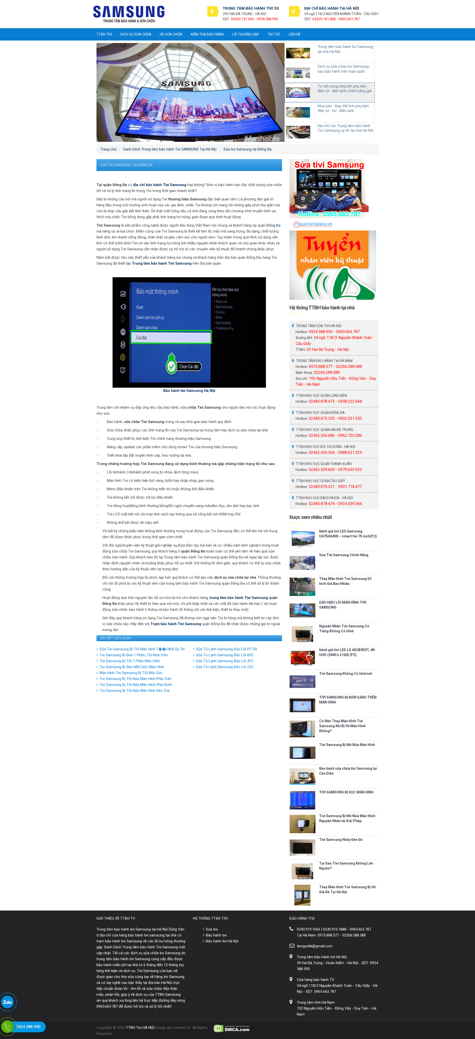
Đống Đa (273, 225)
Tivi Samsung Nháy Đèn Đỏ (340, 840)
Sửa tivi (212, 929)
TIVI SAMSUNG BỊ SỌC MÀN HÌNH (346, 792)
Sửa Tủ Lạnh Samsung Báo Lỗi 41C (225, 661)
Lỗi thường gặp (245, 34)
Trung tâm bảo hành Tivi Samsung (161, 263)
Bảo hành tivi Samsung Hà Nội (189, 390)
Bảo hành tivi (216, 935)
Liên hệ (294, 34)
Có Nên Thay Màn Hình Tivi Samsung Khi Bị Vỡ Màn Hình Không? (342, 726)
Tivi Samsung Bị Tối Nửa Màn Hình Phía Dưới (135, 684)
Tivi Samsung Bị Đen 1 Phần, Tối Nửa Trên (133, 655)
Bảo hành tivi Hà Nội (222, 941)
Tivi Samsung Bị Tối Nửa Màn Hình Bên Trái (134, 690)
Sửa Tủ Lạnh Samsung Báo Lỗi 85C (225, 655)
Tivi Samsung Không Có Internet (345, 674)
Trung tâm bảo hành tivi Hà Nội (322, 957)
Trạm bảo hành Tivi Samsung (175, 624)
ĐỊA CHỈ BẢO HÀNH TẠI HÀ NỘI (331, 8)
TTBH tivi (104, 34)
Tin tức (273, 34)
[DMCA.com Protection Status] (232, 1028)
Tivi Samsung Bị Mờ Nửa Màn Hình (347, 745)
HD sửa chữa (171, 34)
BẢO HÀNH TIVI (302, 918)
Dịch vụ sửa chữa (135, 34)
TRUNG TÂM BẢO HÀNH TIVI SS (251, 8)
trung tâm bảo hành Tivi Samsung (239, 597)
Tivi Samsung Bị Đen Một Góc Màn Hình (131, 667)
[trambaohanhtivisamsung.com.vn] (129, 14)
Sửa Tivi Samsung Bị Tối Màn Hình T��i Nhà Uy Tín (142, 649)
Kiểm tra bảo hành (207, 34)
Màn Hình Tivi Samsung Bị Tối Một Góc (131, 673)
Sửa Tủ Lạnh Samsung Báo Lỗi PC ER (226, 649)
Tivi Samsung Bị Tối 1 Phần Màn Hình (129, 661)
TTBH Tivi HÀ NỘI (140, 1027)
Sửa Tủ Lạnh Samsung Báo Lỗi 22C (225, 667)
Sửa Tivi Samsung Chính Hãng (343, 555)
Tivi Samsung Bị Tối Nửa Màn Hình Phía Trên (135, 679)
